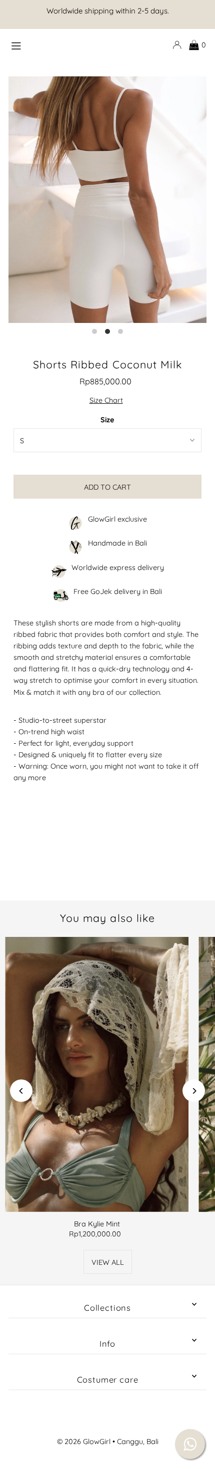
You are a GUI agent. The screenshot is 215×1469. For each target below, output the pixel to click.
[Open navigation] (37, 44)
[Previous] (21, 1091)
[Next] (193, 1091)
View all (108, 1262)
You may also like (107, 917)
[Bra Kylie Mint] (96, 1074)
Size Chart (106, 400)
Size (107, 419)
